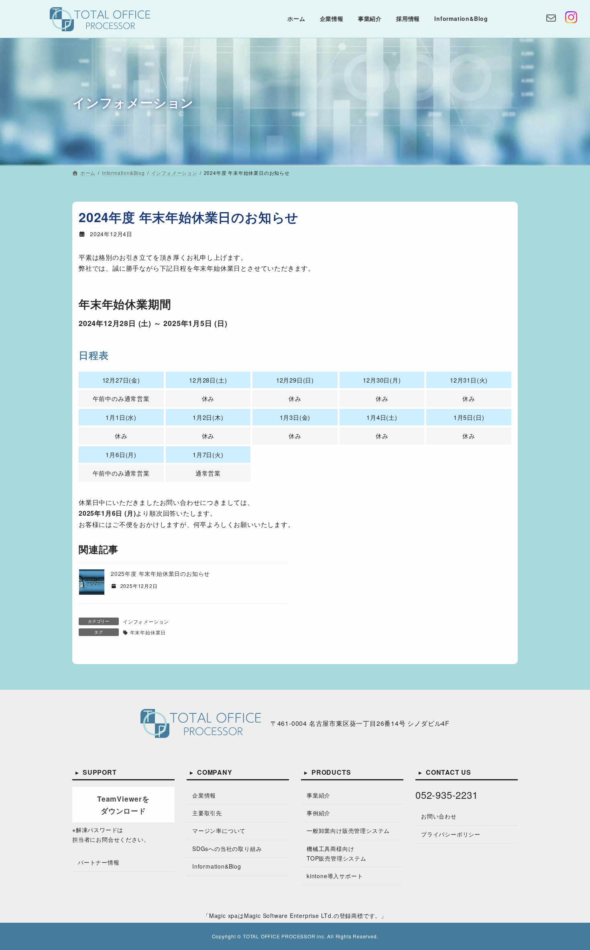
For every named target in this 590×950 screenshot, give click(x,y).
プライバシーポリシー (450, 834)
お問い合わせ (439, 816)
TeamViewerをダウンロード (123, 804)
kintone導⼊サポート (335, 875)
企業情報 (204, 795)
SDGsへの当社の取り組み (227, 848)
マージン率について (219, 830)
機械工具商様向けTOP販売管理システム (336, 853)
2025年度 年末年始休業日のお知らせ (160, 573)
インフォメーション (146, 621)
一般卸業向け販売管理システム (348, 830)
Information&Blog (216, 866)
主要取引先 (207, 813)
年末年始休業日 (148, 632)
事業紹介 (318, 795)
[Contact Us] (551, 18)
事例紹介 (318, 813)
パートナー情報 (99, 862)
